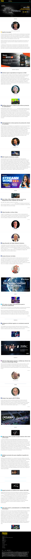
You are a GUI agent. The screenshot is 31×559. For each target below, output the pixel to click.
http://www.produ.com (4, 540)
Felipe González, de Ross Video (10, 212)
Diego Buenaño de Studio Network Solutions (13, 243)
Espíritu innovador (6, 32)
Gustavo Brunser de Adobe (8, 256)
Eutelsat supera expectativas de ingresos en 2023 (14, 72)
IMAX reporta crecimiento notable (10, 157)
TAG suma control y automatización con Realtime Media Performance (16, 508)
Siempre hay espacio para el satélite (11, 398)
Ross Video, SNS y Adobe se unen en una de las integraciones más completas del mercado (14, 200)
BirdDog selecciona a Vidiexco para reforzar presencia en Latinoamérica (15, 106)
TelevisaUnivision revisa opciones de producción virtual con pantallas (16, 123)
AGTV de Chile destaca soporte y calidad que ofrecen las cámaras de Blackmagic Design (16, 361)
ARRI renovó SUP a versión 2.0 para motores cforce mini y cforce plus (16, 437)
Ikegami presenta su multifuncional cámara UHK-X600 (15, 490)
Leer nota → (28, 207)
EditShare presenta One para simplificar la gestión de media (15, 456)
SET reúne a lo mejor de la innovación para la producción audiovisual (13, 305)
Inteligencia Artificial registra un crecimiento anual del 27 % (15, 324)
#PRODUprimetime (4, 541)
